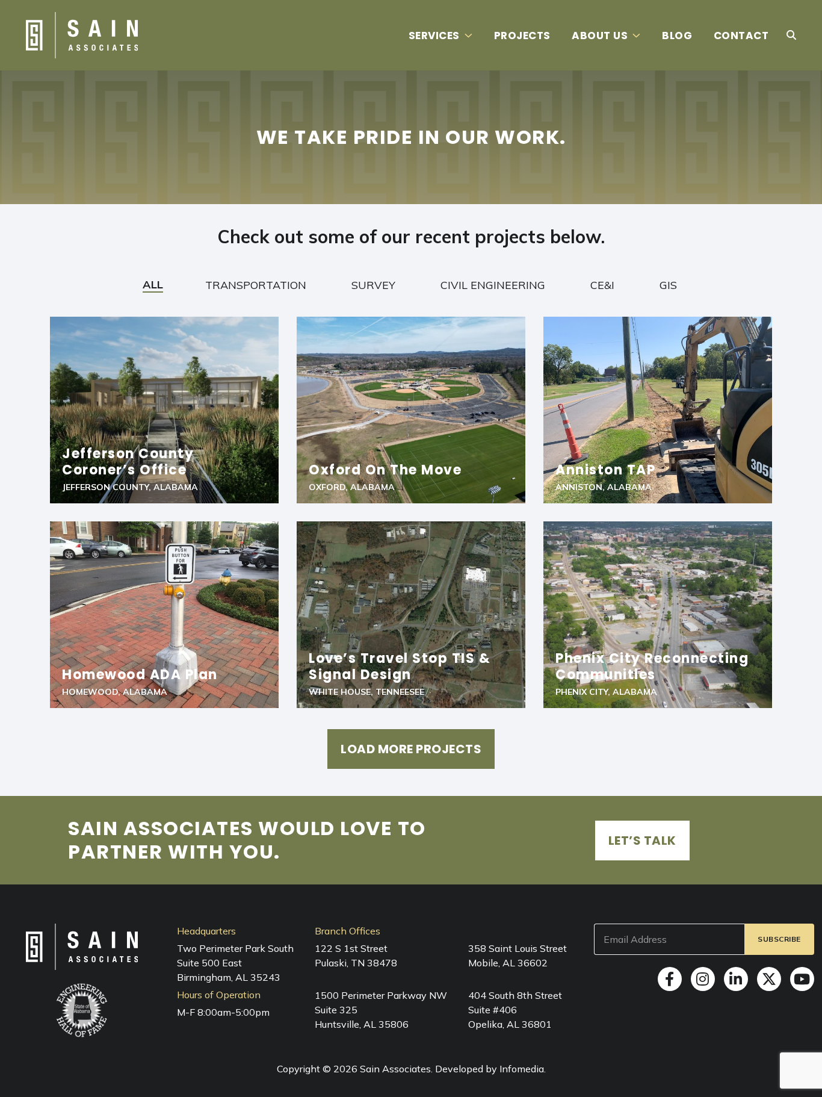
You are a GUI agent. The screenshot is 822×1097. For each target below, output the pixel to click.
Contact (741, 35)
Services (434, 35)
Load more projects (411, 749)
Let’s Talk (642, 840)
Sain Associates (395, 1069)
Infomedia (521, 1069)
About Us (600, 35)
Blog (677, 35)
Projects (522, 35)
